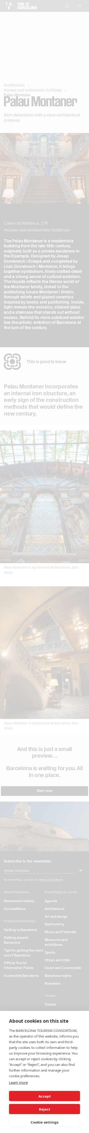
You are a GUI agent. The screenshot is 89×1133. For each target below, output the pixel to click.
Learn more (18, 1082)
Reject (44, 1109)
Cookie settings (44, 1122)
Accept (44, 1096)
